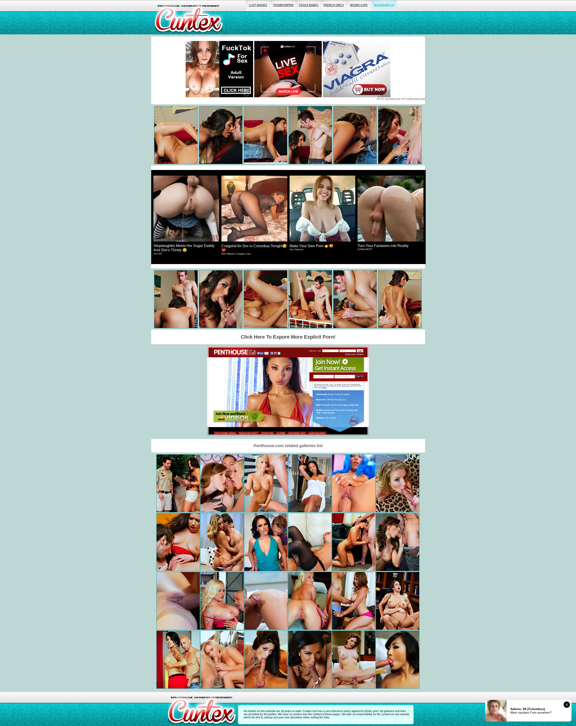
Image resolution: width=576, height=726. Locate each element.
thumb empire (283, 5)
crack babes (308, 5)
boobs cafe (359, 5)
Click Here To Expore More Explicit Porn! (288, 337)
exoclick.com (392, 98)
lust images (258, 5)
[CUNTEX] (188, 17)
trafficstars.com (415, 98)
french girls (334, 5)
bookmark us (384, 5)
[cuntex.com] (201, 709)
